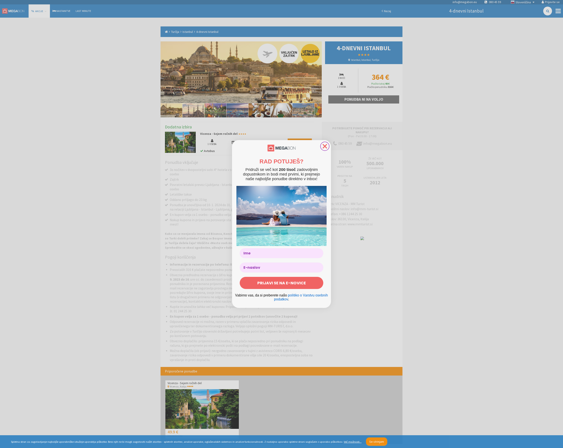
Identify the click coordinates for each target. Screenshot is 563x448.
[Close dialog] (324, 146)
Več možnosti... (353, 441)
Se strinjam (376, 442)
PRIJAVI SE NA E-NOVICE (281, 283)
